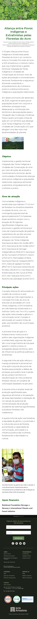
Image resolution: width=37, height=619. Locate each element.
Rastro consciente (27, 577)
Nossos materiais (26, 575)
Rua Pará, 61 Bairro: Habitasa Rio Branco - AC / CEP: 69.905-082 (15, 587)
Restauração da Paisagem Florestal (11, 558)
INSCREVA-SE (18, 538)
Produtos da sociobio (9, 556)
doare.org (21, 516)
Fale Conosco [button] (7, 584)
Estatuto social (26, 558)
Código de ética (26, 556)
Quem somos (7, 553)
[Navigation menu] (33, 4)
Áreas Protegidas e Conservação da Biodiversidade (12, 567)
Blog (23, 573)
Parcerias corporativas (9, 577)
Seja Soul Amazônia (9, 575)
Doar (5, 573)
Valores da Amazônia (9, 562)
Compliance (25, 553)
